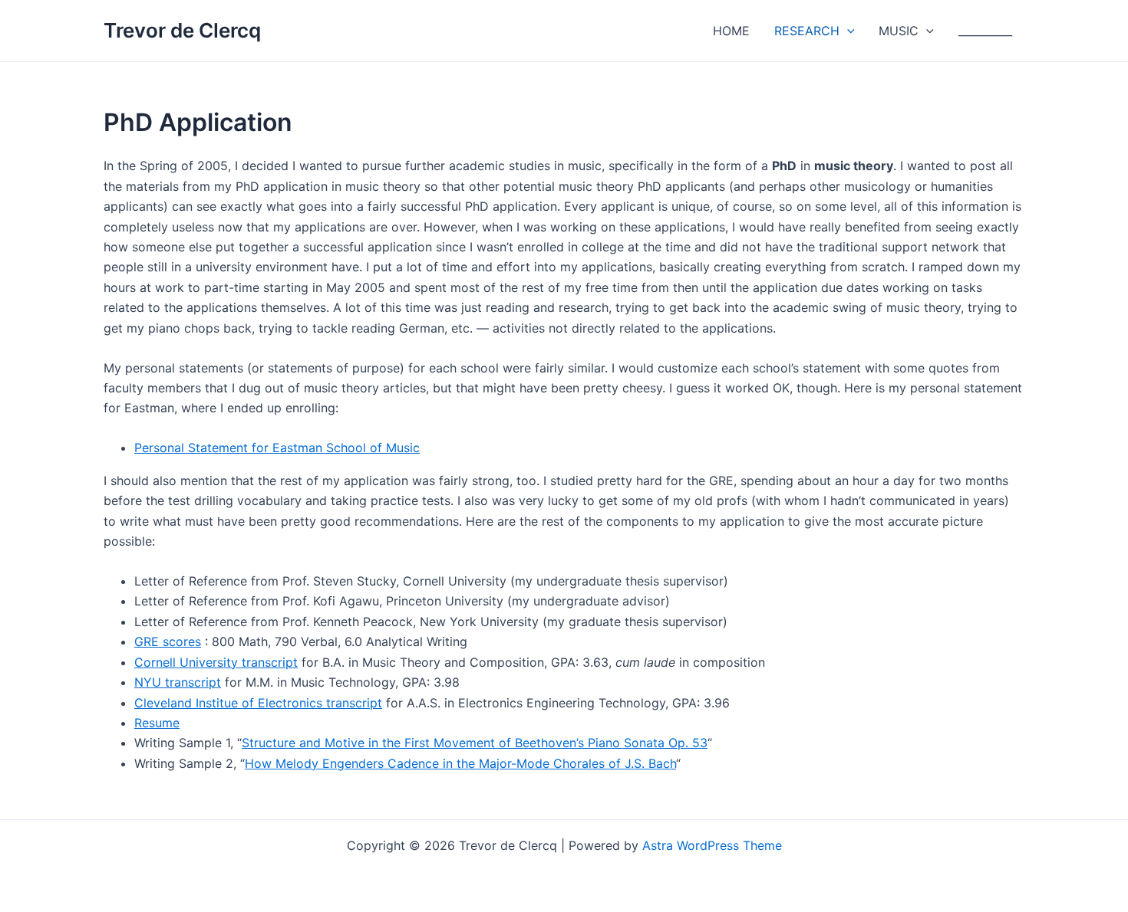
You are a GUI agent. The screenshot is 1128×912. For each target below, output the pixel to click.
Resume (157, 722)
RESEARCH (806, 30)
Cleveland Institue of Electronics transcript (258, 702)
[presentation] (847, 30)
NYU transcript (177, 682)
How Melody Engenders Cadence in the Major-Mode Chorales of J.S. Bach (460, 763)
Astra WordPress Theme (712, 845)
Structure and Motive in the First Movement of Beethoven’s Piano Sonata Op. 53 (474, 742)
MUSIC (899, 30)
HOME (731, 30)
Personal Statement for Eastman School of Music (277, 447)
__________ (985, 30)
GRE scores (167, 641)
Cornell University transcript (216, 662)
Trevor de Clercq (182, 30)
